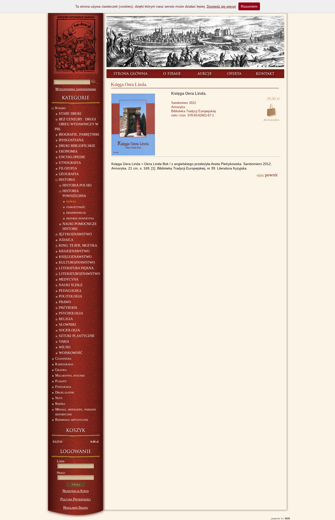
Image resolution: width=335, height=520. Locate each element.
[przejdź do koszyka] (75, 430)
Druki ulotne (64, 392)
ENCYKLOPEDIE (72, 157)
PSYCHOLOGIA (71, 313)
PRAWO (65, 302)
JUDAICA (66, 240)
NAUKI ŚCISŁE (71, 285)
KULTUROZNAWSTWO (77, 262)
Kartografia (64, 364)
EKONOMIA (68, 151)
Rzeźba (60, 404)
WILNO (64, 347)
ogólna (71, 201)
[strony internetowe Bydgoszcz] (167, 518)
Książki (60, 108)
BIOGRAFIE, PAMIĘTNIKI (79, 134)
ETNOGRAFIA (70, 163)
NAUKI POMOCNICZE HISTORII (80, 226)
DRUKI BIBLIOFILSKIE (77, 146)
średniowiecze (76, 212)
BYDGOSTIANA (71, 140)
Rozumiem (249, 6)
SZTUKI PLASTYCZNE (77, 336)
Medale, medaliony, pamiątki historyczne (75, 412)
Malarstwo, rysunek (70, 375)
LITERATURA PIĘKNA (76, 268)
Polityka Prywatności (75, 499)
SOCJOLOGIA (69, 330)
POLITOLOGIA (70, 296)
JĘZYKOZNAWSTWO (75, 234)
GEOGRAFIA (69, 174)
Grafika (61, 370)
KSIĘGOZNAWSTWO (75, 257)
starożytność (75, 207)
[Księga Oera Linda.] (133, 154)
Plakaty (61, 381)
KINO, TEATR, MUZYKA (78, 245)
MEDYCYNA (68, 279)
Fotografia (63, 387)
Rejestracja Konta (76, 491)
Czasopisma (63, 358)
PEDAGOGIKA (70, 291)
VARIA (64, 341)
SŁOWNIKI (67, 324)
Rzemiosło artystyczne (71, 420)
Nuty (59, 398)
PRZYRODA (68, 307)
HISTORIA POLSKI (77, 185)
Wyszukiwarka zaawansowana (75, 89)
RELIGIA (66, 319)
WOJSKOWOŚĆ (70, 353)
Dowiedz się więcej (221, 6)
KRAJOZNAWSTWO (74, 251)
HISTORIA (67, 180)
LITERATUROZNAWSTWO (79, 274)
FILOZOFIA (68, 168)
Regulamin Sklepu (75, 507)
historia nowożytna (80, 218)
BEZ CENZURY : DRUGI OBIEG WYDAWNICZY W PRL (76, 124)
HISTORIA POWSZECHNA (74, 193)
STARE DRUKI (70, 113)
